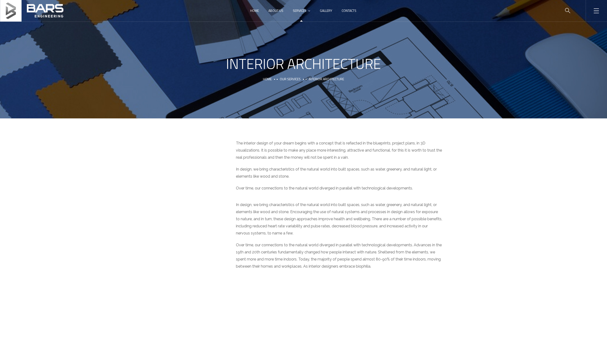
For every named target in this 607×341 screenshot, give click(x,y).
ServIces (299, 10)
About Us (275, 10)
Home (254, 10)
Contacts (349, 10)
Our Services (290, 78)
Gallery (326, 10)
